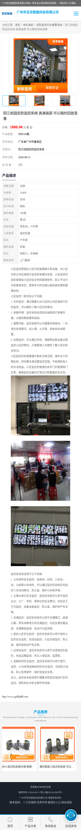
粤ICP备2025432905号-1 (51, 792)
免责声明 (42, 802)
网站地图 (66, 802)
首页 (17, 25)
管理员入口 (54, 802)
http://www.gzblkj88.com (15, 696)
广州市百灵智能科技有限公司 (33, 798)
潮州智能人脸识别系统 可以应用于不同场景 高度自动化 (34, 766)
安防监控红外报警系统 (49, 25)
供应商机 (28, 25)
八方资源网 (29, 802)
